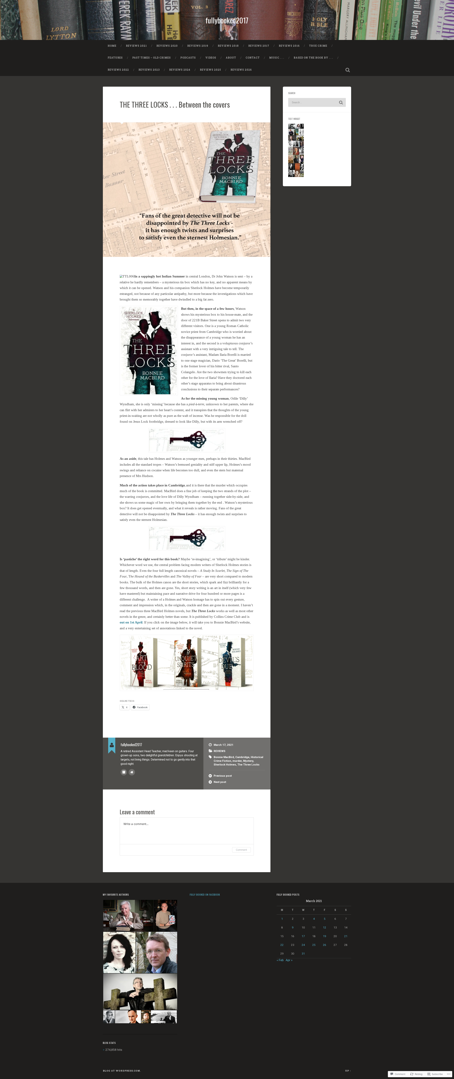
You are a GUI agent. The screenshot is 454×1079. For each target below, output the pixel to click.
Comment (241, 849)
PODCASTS (188, 57)
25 (313, 945)
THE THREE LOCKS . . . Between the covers (175, 104)
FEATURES (115, 57)
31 (303, 953)
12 (324, 927)
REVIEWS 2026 (241, 69)
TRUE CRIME (318, 45)
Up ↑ (348, 1070)
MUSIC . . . (276, 57)
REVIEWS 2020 (167, 45)
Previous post (223, 775)
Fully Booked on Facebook (205, 894)
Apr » (289, 960)
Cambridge (242, 757)
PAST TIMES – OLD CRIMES (151, 57)
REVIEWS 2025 (210, 69)
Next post (220, 782)
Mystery (248, 760)
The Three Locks (248, 764)
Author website (132, 772)
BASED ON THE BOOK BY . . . (313, 57)
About (231, 57)
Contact (253, 57)
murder (237, 760)
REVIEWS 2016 (289, 45)
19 (324, 936)
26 (324, 945)
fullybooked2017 (227, 20)
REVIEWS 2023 (149, 69)
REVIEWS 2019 (197, 45)
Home (112, 45)
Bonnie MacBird (224, 757)
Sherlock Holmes (225, 764)
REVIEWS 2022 (118, 69)
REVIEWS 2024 (179, 69)
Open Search (347, 70)
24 (303, 945)
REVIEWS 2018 (228, 45)
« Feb (280, 960)
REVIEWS (219, 751)
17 (303, 936)
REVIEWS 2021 (136, 45)
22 (282, 945)
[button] (128, 916)
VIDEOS (210, 57)
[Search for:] (317, 102)
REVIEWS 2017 (258, 45)
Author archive (124, 772)
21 (345, 936)
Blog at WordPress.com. (122, 1070)
